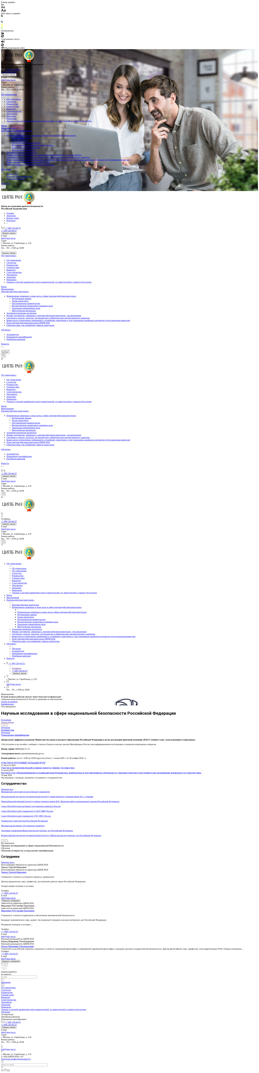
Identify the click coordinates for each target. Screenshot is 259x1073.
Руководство (12, 104)
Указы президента (20, 140)
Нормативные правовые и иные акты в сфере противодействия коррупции (41, 135)
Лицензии (11, 116)
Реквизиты (11, 118)
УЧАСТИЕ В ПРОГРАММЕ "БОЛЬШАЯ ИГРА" (23, 763)
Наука (4, 125)
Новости (5, 183)
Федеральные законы (21, 138)
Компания (5, 982)
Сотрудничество (14, 111)
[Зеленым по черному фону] (2, 28)
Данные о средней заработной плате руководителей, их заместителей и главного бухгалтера (48, 121)
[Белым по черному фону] (2, 19)
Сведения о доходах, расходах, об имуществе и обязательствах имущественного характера (48, 157)
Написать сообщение (10, 901)
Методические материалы (24, 150)
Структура (11, 101)
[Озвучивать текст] (2, 42)
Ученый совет (12, 106)
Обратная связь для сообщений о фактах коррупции (30, 164)
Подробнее (6, 720)
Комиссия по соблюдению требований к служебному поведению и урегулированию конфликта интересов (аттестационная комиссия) (68, 160)
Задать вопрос (7, 722)
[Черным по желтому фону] (2, 25)
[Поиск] (3, 187)
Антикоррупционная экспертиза (21, 152)
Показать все (7, 789)
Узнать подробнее (9, 702)
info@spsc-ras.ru (8, 80)
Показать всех (8, 862)
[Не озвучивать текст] (2, 45)
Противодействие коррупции (16, 131)
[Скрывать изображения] (2, 37)
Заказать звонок (8, 75)
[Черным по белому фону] (2, 16)
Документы (11, 114)
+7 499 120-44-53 (13, 70)
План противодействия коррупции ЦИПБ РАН (28, 162)
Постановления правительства (26, 143)
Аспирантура (12, 174)
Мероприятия (8, 128)
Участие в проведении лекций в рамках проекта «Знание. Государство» (38, 768)
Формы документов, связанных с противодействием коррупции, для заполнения (43, 155)
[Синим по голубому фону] (2, 22)
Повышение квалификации (19, 176)
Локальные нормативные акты (26, 147)
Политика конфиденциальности (16, 1059)
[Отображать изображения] (2, 33)
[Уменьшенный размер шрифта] (2, 5)
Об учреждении (9, 94)
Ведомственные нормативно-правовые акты (32, 145)
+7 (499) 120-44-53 (9, 893)
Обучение (6, 169)
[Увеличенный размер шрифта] (3, 11)
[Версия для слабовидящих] (5, 352)
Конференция (7, 704)
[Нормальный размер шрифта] (3, 7)
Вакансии (11, 109)
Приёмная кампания (15, 179)
